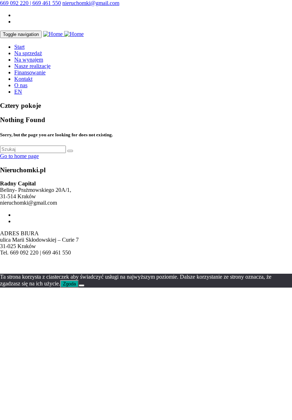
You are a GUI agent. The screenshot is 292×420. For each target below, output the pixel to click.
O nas (20, 85)
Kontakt (23, 79)
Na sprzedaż (28, 53)
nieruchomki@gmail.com (90, 3)
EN (18, 92)
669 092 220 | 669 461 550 (30, 3)
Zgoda (69, 284)
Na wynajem (28, 60)
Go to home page (19, 156)
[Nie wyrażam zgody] (81, 285)
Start (19, 47)
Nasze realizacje (32, 66)
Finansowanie (30, 72)
